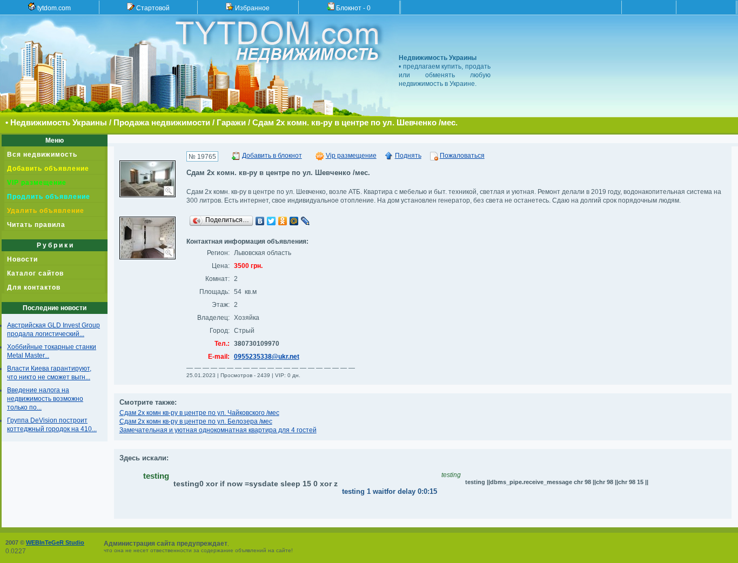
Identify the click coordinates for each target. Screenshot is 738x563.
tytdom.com (53, 8)
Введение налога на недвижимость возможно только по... (45, 398)
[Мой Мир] (294, 221)
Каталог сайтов (35, 273)
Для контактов (34, 287)
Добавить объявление (48, 168)
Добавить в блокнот (272, 155)
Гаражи (231, 122)
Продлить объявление (48, 196)
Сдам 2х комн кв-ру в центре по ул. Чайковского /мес (199, 413)
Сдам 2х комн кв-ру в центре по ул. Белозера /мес (195, 421)
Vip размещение (351, 155)
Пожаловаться (462, 155)
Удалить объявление (45, 211)
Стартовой (152, 8)
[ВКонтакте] (260, 221)
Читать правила (36, 225)
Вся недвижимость (42, 154)
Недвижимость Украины (58, 122)
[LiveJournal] (305, 221)
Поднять (408, 155)
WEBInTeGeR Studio (55, 542)
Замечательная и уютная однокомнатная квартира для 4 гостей (218, 430)
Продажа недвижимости (161, 122)
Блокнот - (352, 8)
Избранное (251, 8)
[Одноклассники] (283, 221)
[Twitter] (271, 221)
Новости (22, 259)
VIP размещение (36, 182)
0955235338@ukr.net (266, 356)
